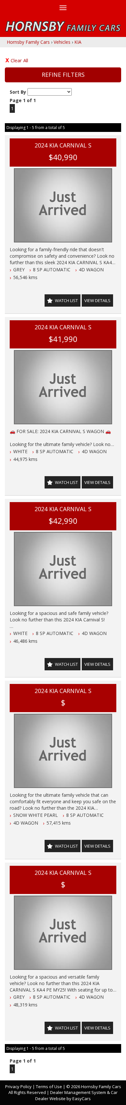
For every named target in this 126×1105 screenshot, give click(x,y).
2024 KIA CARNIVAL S (63, 145)
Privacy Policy (19, 1086)
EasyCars (81, 1098)
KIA (77, 42)
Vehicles (62, 42)
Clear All (19, 60)
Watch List (66, 300)
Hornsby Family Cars (28, 42)
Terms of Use (49, 1086)
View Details (97, 300)
